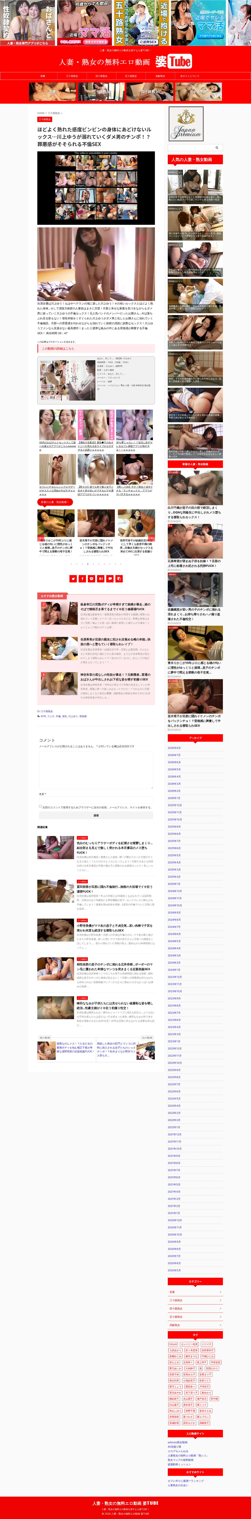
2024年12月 (175, 891)
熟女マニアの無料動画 (180, 1459)
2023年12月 (175, 976)
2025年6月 (174, 848)
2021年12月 (175, 1134)
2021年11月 (174, 1141)
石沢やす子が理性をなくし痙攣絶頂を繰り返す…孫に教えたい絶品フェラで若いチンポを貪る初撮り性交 (195, 198)
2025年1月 (174, 883)
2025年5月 (174, 855)
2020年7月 (174, 1256)
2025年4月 (174, 862)
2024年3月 (174, 955)
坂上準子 (202, 1362)
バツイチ (206, 1344)
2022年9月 (174, 1069)
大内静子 (190, 1368)
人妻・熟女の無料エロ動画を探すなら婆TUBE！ (125, 1509)
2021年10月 (175, 1148)
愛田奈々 (190, 1386)
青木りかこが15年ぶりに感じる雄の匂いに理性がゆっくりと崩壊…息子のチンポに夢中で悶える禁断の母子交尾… (194, 667)
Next (151, 538)
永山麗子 (188, 1398)
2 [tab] (77, 564)
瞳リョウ (202, 1404)
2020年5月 (174, 1270)
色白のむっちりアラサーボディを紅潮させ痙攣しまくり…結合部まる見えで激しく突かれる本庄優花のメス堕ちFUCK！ (115, 847)
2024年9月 (174, 912)
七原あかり (175, 1350)
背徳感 (83, 716)
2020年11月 (175, 1227)
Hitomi (173, 1344)
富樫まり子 (205, 1374)
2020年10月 (175, 1234)
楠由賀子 (174, 1398)
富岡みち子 (189, 1374)
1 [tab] (71, 564)
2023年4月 (174, 1027)
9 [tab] (115, 564)
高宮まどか (189, 1422)
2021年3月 (174, 1198)
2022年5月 (174, 1098)
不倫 (58, 716)
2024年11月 (175, 898)
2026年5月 (174, 769)
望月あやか (175, 1392)
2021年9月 (174, 1155)
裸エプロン (203, 1416)
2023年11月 (175, 984)
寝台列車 (174, 1380)
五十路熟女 (131, 76)
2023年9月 (174, 998)
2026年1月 (174, 798)
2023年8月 (174, 1005)
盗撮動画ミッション (179, 1464)
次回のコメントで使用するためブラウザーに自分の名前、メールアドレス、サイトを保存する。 (97, 807)
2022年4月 (174, 1105)
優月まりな (192, 1356)
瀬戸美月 (202, 1398)
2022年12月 (175, 1048)
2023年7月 (174, 1012)
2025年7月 (174, 840)
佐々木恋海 (192, 1350)
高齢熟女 (160, 76)
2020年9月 (174, 1241)
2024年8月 (174, 919)
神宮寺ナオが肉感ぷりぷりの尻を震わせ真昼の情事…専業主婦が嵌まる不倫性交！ (195, 416)
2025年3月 (174, 869)
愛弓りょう (175, 1386)
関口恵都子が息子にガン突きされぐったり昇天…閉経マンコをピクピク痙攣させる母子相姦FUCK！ (195, 234)
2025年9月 (174, 826)
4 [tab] (88, 564)
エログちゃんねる (178, 1451)
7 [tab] (104, 564)
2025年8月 (174, 833)
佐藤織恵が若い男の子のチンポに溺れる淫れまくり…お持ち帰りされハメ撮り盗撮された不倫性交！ (194, 614)
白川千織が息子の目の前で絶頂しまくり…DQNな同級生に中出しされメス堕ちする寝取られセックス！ (194, 512)
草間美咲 (174, 1416)
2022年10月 (175, 1062)
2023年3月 (174, 1034)
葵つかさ (188, 1416)
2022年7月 (174, 1084)
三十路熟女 (72, 76)
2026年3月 (174, 783)
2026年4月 (174, 776)
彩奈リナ (204, 1380)
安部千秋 (174, 1374)
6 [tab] (99, 564)
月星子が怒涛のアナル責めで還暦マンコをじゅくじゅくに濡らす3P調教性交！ (195, 343)
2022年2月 (174, 1120)
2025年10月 (175, 819)
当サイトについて (189, 76)
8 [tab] (110, 564)
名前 (42, 793)
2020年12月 (175, 1220)
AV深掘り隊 (174, 1446)
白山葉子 (174, 1404)
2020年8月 (174, 1248)
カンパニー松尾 (189, 1344)
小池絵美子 (189, 1380)
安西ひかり (212, 1368)
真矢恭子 (188, 1404)
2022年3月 (174, 1112)
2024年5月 (174, 941)
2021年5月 (174, 1184)
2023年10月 (175, 991)
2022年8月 (174, 1077)
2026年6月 (174, 762)
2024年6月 (174, 933)
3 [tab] (82, 564)
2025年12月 (175, 805)
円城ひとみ (208, 1356)
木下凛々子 (192, 1392)
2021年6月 (174, 1177)
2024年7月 (174, 926)
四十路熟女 (101, 76)
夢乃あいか (175, 1368)
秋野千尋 (190, 1410)
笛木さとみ (205, 1410)
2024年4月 (174, 948)
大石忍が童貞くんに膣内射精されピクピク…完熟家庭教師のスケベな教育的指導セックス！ (195, 271)
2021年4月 (174, 1191)
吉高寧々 (188, 1362)
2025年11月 (175, 812)
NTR (43, 716)
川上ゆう (73, 716)
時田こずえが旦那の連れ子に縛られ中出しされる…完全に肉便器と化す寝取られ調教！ (195, 380)
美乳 (64, 716)
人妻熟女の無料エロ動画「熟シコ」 (188, 1455)
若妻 (42, 76)
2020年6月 (174, 1263)
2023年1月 (174, 1041)
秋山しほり (175, 1410)
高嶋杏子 (204, 1422)
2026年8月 (174, 747)
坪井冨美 (215, 1362)
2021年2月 (174, 1205)
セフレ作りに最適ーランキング (186, 1480)
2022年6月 (174, 1091)
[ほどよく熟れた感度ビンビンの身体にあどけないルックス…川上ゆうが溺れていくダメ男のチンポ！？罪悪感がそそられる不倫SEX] (100, 578)
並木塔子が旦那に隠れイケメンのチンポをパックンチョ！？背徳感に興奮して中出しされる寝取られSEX (194, 720)
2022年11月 (175, 1055)
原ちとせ (174, 1362)
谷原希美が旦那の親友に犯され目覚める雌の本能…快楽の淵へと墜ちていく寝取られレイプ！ (195, 307)
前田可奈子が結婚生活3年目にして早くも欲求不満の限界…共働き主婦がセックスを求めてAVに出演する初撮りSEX (96, 548)
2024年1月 (174, 969)
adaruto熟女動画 (177, 1442)
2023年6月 (174, 1019)
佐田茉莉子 (208, 1350)
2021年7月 (174, 1170)
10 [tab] (121, 564)
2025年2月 (174, 876)
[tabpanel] (56, 534)
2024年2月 (174, 962)
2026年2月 (174, 790)
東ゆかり (206, 1392)
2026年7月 (174, 755)
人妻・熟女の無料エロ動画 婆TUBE (125, 1503)
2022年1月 (174, 1127)
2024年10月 (175, 905)
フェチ (50, 716)
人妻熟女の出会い (178, 1485)
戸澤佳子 (204, 1386)
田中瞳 (214, 1398)
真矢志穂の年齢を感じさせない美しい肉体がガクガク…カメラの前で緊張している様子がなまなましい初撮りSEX (195, 454)
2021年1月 (174, 1213)
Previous (40, 538)
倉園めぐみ (175, 1356)
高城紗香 (174, 1422)
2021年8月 (174, 1162)
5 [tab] (93, 564)
